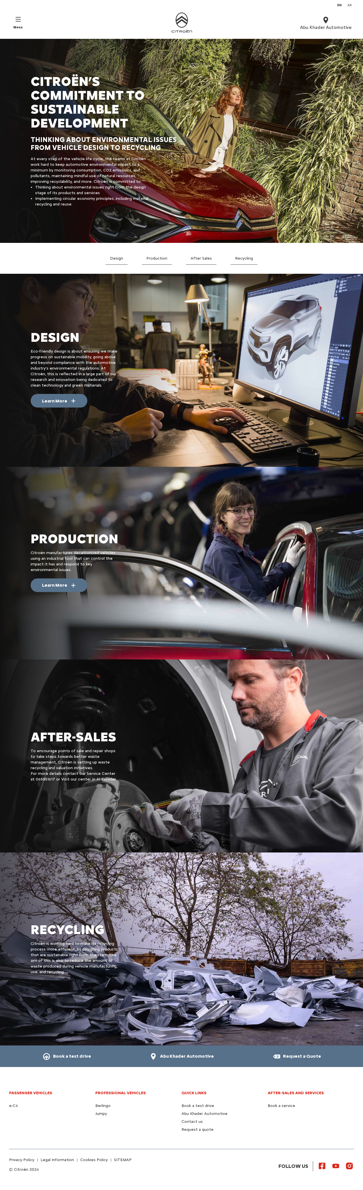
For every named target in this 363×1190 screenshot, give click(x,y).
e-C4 (13, 1105)
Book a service (281, 1105)
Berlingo (103, 1105)
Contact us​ (192, 1121)
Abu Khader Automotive (204, 1113)
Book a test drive (198, 1105)
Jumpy (101, 1113)
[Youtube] (335, 1165)
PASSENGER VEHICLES (30, 1093)
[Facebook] (322, 1165)
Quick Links (194, 1093)
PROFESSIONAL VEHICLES (120, 1093)
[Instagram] (349, 1165)
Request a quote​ (198, 1129)
